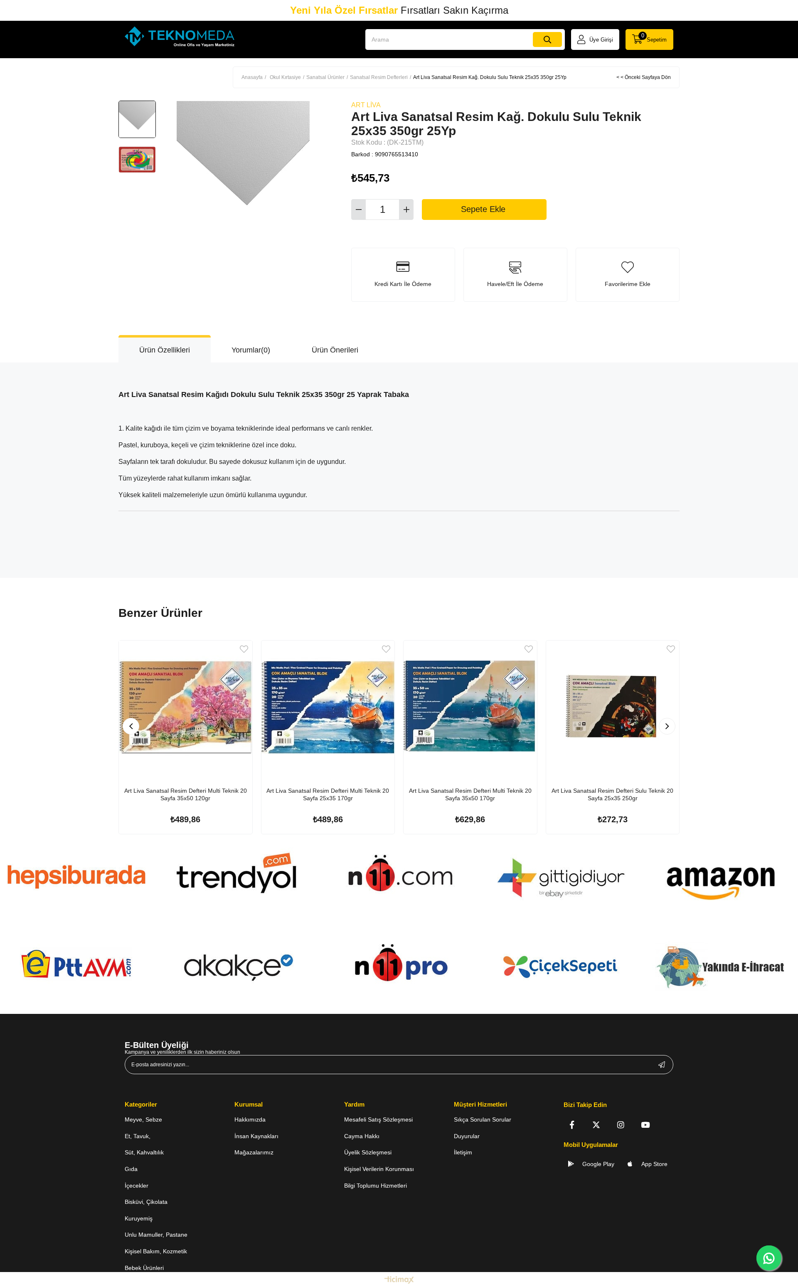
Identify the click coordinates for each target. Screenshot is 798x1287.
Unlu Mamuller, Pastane (156, 1234)
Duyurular (467, 1136)
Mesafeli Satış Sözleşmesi (378, 1119)
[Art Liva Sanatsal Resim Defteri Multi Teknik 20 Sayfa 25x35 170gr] (328, 707)
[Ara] (547, 39)
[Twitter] (596, 1125)
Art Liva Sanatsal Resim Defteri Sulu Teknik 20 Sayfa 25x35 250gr (612, 794)
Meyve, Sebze (143, 1119)
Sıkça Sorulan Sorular (482, 1119)
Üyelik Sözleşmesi (368, 1152)
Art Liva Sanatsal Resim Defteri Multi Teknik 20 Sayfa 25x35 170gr (327, 794)
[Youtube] (645, 1125)
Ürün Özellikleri (164, 350)
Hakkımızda (250, 1119)
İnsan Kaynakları (256, 1136)
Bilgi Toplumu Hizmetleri (375, 1185)
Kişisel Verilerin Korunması (379, 1169)
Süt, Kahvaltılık (144, 1152)
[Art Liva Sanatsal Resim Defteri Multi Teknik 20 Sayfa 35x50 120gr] (185, 707)
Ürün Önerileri (335, 350)
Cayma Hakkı (361, 1136)
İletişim (463, 1152)
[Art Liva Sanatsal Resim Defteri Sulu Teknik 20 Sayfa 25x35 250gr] (613, 707)
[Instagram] (621, 1125)
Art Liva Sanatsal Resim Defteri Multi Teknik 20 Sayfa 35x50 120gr (185, 794)
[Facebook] (572, 1125)
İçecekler (136, 1185)
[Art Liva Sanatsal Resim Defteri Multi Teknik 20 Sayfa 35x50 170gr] (470, 707)
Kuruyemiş (139, 1218)
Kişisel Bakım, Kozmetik (156, 1251)
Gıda (131, 1169)
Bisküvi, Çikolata (146, 1201)
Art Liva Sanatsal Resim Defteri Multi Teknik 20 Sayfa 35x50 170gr (470, 794)
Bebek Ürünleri (144, 1268)
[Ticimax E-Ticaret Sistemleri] (399, 1280)
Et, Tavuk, (137, 1136)
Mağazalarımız (253, 1152)
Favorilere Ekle (244, 649)
